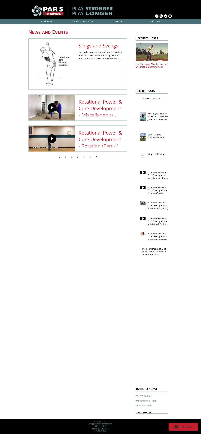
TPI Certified (146, 396)
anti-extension (143, 400)
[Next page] (96, 156)
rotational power (144, 405)
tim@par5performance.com (100, 424)
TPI (137, 396)
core (154, 400)
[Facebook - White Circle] (156, 16)
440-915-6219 (100, 426)
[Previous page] (59, 156)
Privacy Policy (100, 431)
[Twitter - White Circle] (165, 16)
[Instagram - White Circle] (161, 16)
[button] (46, 21)
